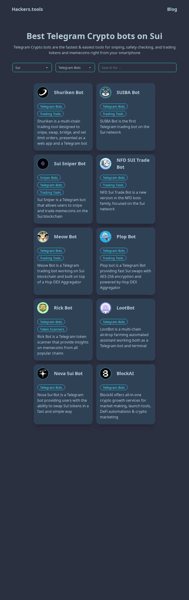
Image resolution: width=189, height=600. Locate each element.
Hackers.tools (27, 9)
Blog (172, 9)
